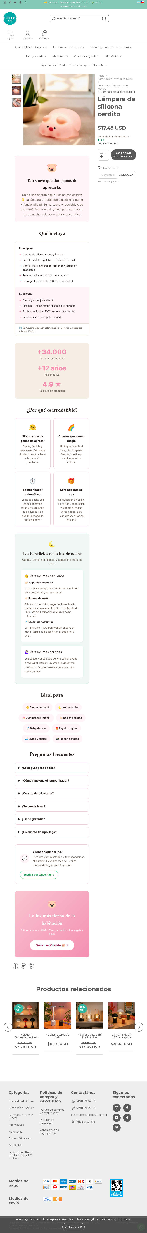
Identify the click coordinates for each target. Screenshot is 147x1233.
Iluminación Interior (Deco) (110, 47)
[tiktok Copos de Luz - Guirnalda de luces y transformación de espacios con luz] (20, 2)
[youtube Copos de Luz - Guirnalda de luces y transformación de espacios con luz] (15, 2)
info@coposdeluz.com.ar (91, 1114)
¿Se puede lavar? (34, 806)
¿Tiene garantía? (33, 819)
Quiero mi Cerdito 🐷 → (52, 945)
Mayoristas (60, 56)
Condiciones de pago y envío (49, 1131)
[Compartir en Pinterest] (31, 967)
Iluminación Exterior (67, 47)
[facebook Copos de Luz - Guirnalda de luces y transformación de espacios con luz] (10, 2)
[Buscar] (104, 19)
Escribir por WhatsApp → (39, 874)
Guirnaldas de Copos (30, 47)
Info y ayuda (35, 56)
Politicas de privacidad (47, 1121)
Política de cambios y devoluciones (52, 1111)
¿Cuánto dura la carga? (38, 793)
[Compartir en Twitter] (24, 967)
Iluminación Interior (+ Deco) (116, 79)
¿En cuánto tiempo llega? (39, 832)
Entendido (73, 1226)
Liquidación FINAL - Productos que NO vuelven (73, 65)
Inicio (101, 75)
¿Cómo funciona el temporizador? (45, 780)
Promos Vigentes (86, 56)
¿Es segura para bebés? (38, 768)
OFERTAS (112, 56)
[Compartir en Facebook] (16, 967)
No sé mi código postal (109, 181)
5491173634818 (85, 1101)
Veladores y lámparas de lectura (113, 87)
